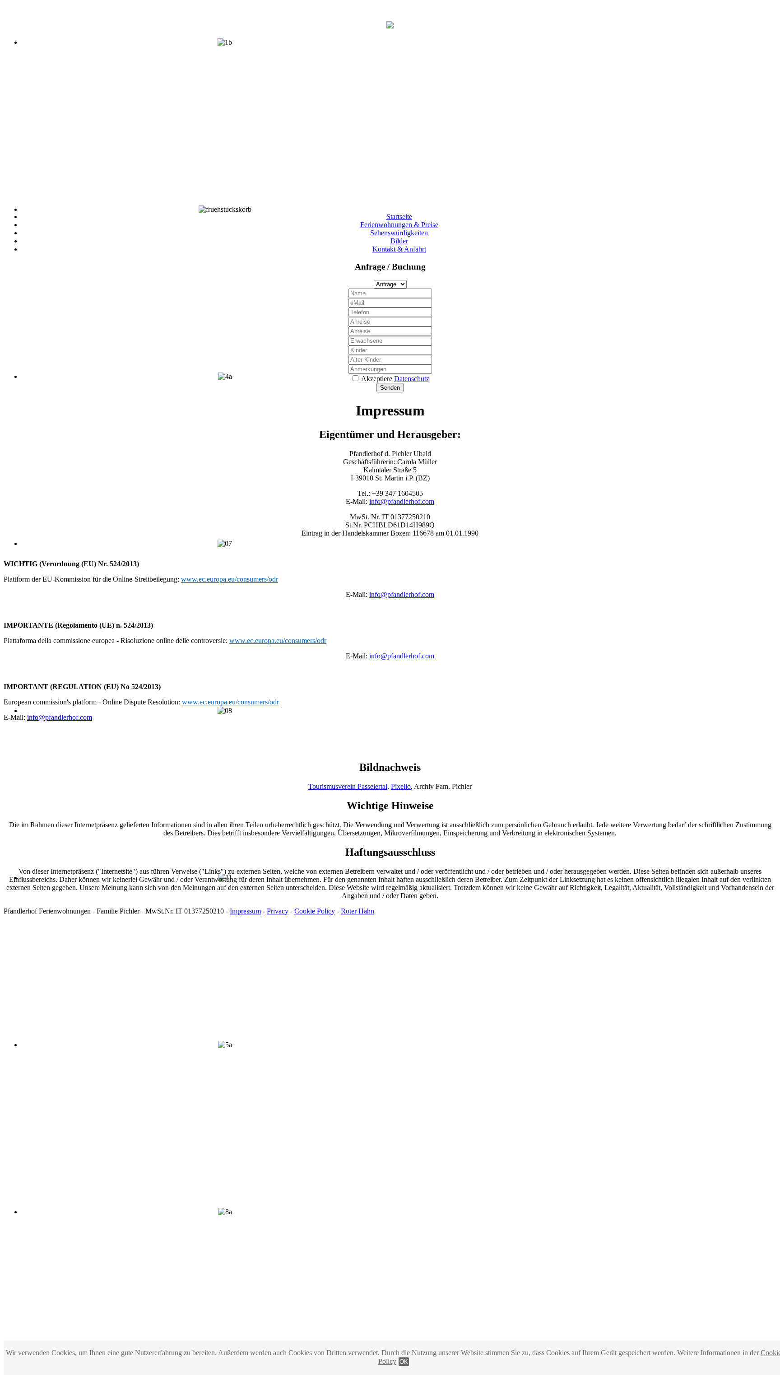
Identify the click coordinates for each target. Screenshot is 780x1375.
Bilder (399, 241)
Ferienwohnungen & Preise (399, 224)
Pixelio (401, 786)
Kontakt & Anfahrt (399, 249)
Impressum (245, 911)
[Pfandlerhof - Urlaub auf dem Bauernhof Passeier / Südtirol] (390, 23)
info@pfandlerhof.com (401, 501)
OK (403, 1361)
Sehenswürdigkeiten (399, 233)
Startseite (399, 216)
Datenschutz (411, 378)
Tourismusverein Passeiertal (347, 786)
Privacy (277, 911)
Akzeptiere (395, 378)
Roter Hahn (357, 911)
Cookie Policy (314, 911)
